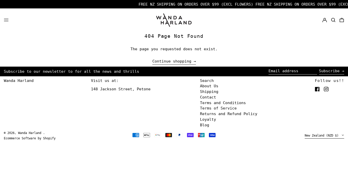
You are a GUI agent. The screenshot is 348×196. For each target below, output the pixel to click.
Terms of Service (218, 108)
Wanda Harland (19, 80)
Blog (204, 125)
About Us (209, 86)
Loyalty (208, 119)
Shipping (209, 91)
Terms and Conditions (223, 103)
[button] (333, 20)
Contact (208, 97)
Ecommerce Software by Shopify (30, 138)
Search (207, 80)
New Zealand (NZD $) (322, 135)
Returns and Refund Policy (228, 114)
